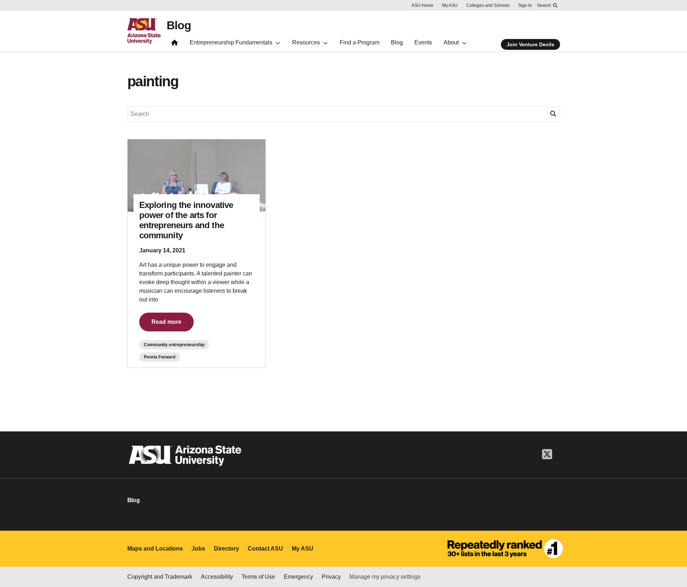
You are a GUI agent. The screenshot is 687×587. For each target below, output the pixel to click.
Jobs (198, 548)
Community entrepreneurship (174, 344)
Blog (179, 25)
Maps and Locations (155, 548)
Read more (166, 322)
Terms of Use (258, 577)
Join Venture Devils (530, 44)
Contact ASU (265, 548)
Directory (226, 548)
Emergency (298, 577)
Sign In (525, 5)
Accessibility (217, 577)
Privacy (331, 577)
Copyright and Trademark (159, 577)
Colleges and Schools (488, 5)
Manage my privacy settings (384, 577)
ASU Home (422, 5)
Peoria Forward (159, 357)
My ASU (450, 5)
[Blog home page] (174, 44)
